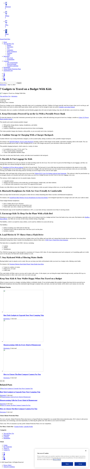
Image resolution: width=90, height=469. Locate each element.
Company (6, 61)
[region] (62, 458)
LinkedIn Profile (28, 426)
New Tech (10, 58)
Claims (5, 445)
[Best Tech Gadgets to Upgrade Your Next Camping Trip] (23, 312)
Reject (67, 464)
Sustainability (11, 59)
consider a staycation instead (67, 107)
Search (19, 83)
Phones (9, 45)
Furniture (9, 53)
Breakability (7, 67)
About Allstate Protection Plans (12, 69)
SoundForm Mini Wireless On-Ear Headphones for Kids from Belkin (28, 197)
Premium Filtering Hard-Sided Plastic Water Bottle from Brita (26, 264)
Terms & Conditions (9, 467)
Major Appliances (12, 51)
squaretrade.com (8, 70)
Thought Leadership (12, 66)
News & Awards (11, 64)
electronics (14, 96)
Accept (80, 464)
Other (8, 54)
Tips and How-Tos (9, 43)
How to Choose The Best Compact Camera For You (22, 374)
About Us (6, 448)
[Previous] (1, 381)
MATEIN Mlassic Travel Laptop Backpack (21, 141)
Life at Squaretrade (12, 62)
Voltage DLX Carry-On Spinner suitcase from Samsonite (50, 173)
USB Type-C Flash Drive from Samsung (56, 240)
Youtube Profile (18, 426)
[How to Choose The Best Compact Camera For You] (23, 371)
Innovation (6, 56)
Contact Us (7, 450)
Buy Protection (8, 446)
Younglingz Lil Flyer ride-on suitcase (13, 167)
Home (5, 42)
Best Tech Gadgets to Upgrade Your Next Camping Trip (24, 315)
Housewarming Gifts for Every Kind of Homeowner (22, 345)
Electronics (10, 47)
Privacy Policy (8, 465)
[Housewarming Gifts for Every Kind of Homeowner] (23, 341)
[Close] (86, 451)
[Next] (3, 381)
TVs (8, 48)
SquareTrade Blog (5, 39)
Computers (10, 50)
